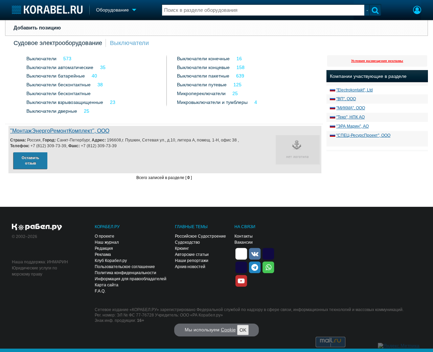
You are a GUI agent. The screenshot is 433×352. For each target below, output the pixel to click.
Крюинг (182, 248)
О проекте (104, 236)
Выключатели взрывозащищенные (64, 102)
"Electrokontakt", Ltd (354, 90)
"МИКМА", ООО (350, 108)
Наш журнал (107, 242)
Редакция (104, 248)
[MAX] (241, 266)
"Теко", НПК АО (350, 117)
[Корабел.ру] (37, 227)
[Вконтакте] (254, 253)
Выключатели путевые (202, 84)
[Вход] (417, 11)
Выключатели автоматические (59, 67)
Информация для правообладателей (130, 279)
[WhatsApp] (268, 266)
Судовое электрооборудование (58, 43)
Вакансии (243, 242)
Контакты (243, 236)
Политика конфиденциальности (125, 272)
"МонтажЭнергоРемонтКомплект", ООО (59, 131)
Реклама (103, 254)
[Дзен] (241, 253)
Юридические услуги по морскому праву (34, 271)
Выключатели (129, 43)
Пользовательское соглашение (125, 266)
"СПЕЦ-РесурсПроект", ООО (363, 135)
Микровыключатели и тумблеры (212, 102)
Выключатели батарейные (55, 76)
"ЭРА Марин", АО (352, 126)
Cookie (228, 329)
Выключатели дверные (51, 111)
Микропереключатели (201, 93)
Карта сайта (106, 285)
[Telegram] (254, 266)
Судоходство (187, 242)
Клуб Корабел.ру (111, 260)
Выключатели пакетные (203, 76)
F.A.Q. (100, 291)
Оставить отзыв (30, 161)
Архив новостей (190, 266)
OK (243, 330)
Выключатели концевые (203, 67)
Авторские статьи (192, 254)
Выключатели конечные (203, 58)
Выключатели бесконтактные (58, 84)
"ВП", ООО (346, 98)
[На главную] (47, 9)
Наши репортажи (191, 260)
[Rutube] (268, 253)
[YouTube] (241, 280)
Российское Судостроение (200, 236)
